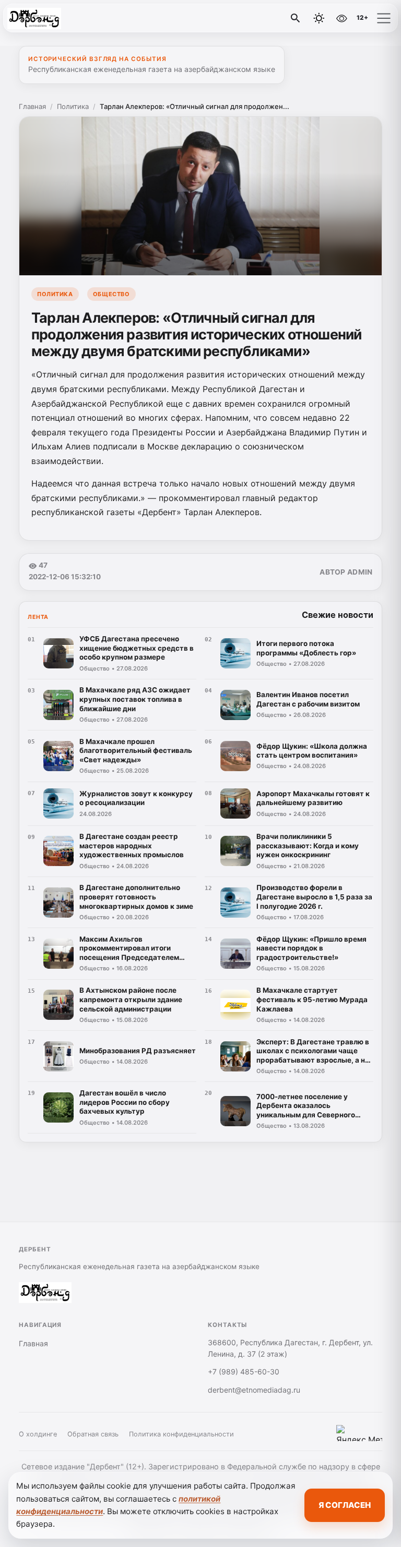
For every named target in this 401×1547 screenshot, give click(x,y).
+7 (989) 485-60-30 (243, 1371)
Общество (111, 294)
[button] (384, 18)
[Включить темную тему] (319, 18)
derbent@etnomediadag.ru (254, 1389)
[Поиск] (295, 18)
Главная (32, 106)
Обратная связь (93, 1434)
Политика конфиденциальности (181, 1434)
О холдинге (38, 1434)
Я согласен (345, 1505)
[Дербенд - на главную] (51, 18)
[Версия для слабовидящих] (341, 18)
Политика (73, 106)
